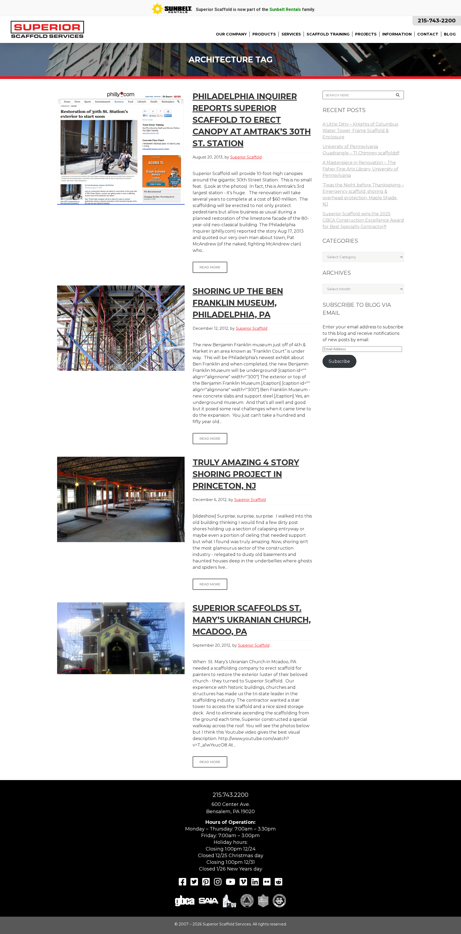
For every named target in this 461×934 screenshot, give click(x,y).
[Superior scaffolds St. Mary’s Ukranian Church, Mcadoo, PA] (121, 638)
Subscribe (339, 361)
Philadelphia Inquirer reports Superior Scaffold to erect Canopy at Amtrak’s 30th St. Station (252, 120)
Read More (210, 267)
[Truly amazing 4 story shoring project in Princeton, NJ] (121, 499)
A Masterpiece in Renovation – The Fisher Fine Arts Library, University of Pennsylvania (360, 169)
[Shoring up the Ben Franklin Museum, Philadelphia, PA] (121, 328)
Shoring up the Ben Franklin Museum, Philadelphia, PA (238, 303)
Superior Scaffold (246, 157)
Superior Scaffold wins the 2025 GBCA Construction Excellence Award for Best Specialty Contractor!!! (363, 220)
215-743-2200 (437, 20)
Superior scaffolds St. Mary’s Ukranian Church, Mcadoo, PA (252, 620)
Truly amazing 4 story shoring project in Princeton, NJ (246, 474)
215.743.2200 (230, 794)
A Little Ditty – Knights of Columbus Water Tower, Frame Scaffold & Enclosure (360, 131)
